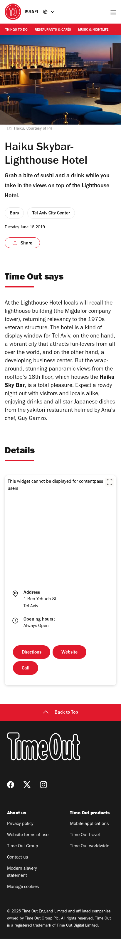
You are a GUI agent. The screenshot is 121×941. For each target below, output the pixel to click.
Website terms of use (27, 835)
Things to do (16, 30)
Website (69, 652)
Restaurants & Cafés (53, 30)
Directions (31, 652)
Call (25, 668)
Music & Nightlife (93, 30)
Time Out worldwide (89, 846)
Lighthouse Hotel (41, 304)
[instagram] (43, 784)
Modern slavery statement (22, 872)
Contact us (17, 857)
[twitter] (27, 784)
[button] (109, 482)
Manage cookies (23, 887)
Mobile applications (89, 824)
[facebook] (10, 784)
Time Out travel (85, 835)
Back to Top (66, 712)
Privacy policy (20, 824)
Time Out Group (22, 846)
